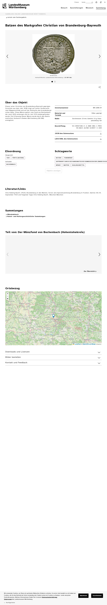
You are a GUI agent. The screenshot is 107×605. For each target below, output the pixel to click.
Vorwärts (100, 56)
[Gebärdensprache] (101, 2)
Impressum (8, 599)
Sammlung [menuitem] (101, 8)
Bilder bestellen (13, 357)
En (105, 2)
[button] (53, 316)
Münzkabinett (13, 214)
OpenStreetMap (89, 344)
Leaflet (77, 344)
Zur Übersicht (89, 271)
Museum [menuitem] (89, 8)
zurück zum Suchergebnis (16, 17)
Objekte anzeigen (54, 171)
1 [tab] (52, 82)
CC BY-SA (68, 77)
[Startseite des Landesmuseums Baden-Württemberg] (16, 7)
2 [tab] (55, 82)
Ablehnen (83, 596)
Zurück (7, 56)
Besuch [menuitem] (64, 8)
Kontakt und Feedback (16, 363)
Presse (77, 2)
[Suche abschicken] (92, 2)
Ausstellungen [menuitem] (76, 8)
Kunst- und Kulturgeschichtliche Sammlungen (26, 216)
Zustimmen (97, 596)
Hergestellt (9, 155)
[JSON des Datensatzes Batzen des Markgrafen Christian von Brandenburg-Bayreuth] (101, 133)
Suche (83, 2)
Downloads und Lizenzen (17, 352)
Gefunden (8, 161)
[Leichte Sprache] (96, 2)
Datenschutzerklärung (49, 597)
